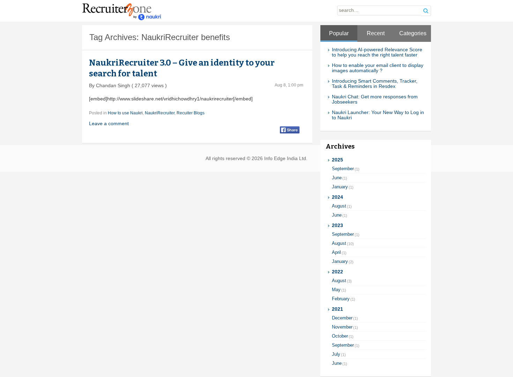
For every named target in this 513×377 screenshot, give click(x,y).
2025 (337, 160)
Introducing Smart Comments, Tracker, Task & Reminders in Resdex (374, 83)
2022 (337, 271)
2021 (337, 309)
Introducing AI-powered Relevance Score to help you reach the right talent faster (377, 52)
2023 (337, 225)
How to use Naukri (125, 113)
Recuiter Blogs (191, 113)
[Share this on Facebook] (290, 129)
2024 (337, 197)
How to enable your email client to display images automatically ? (377, 68)
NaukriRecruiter (159, 113)
